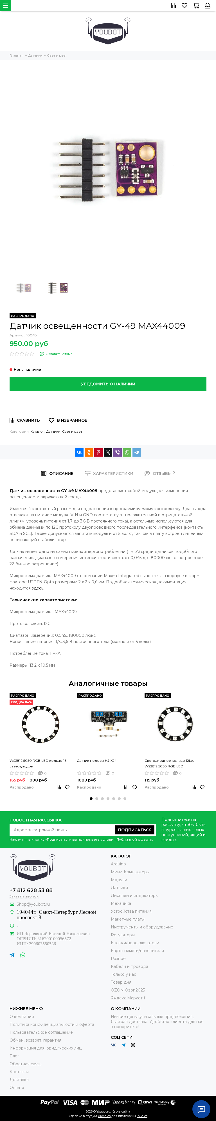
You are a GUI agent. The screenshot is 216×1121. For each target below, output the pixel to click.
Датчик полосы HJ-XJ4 (97, 760)
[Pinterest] (98, 452)
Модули (119, 879)
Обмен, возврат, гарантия (35, 1040)
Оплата (17, 1087)
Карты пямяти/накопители (137, 950)
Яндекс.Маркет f (128, 998)
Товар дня (121, 982)
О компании (22, 1016)
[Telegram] (136, 452)
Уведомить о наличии (108, 384)
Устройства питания (131, 911)
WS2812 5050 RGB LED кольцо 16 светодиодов (38, 763)
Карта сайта (121, 1111)
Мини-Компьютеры (130, 871)
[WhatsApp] (127, 452)
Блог (14, 1056)
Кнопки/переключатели (135, 942)
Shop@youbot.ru (33, 904)
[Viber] (117, 452)
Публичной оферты (134, 839)
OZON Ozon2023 (128, 990)
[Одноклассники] (89, 452)
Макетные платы (128, 919)
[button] (91, 798)
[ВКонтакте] (79, 452)
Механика (121, 903)
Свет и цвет (72, 431)
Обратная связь (25, 1063)
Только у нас (123, 974)
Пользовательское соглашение (41, 1032)
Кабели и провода (129, 966)
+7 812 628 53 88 (31, 890)
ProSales (104, 1116)
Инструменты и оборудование (142, 927)
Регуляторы (123, 934)
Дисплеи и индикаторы (134, 895)
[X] (108, 452)
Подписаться (135, 829)
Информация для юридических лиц (46, 1048)
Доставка (19, 1079)
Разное (118, 958)
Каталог (37, 431)
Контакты (19, 1071)
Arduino (118, 864)
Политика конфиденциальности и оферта (52, 1024)
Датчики (53, 431)
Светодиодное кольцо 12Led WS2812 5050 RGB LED (170, 763)
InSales (142, 1116)
